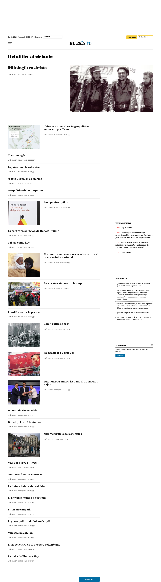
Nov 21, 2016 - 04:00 (26, 172)
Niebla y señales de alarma (25, 179)
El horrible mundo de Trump (27, 498)
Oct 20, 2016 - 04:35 (26, 467)
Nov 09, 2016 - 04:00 (26, 247)
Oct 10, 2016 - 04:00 (26, 526)
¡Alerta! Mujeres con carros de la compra (133, 313)
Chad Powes (126, 252)
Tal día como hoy (19, 243)
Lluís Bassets (12, 75)
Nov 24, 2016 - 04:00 (26, 160)
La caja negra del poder (59, 353)
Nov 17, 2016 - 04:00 (26, 183)
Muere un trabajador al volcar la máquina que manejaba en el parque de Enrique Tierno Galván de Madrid (132, 244)
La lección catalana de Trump (63, 283)
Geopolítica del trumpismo (25, 190)
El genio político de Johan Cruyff (29, 521)
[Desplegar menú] (10, 43)
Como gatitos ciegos (56, 324)
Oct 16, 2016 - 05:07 (26, 502)
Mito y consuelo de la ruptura (63, 434)
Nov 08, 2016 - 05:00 (62, 262)
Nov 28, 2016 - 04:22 (62, 135)
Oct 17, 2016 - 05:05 (26, 491)
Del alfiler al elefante (30, 56)
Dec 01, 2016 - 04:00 (26, 75)
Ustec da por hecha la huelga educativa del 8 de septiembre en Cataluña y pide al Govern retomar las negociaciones (134, 235)
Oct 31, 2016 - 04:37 (62, 329)
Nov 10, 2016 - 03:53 (26, 235)
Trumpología (16, 155)
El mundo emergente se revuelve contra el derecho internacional (71, 256)
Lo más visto (121, 278)
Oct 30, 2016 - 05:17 (62, 358)
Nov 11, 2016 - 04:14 (62, 207)
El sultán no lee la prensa (24, 312)
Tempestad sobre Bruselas (25, 474)
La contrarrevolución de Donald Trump (33, 231)
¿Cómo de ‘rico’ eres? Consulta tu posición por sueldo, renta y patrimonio (133, 285)
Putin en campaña (19, 510)
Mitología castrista (27, 68)
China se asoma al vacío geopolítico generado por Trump (66, 128)
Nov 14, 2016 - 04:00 (26, 195)
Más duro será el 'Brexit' (23, 463)
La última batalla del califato (26, 486)
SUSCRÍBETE (132, 37)
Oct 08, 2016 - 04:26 (26, 549)
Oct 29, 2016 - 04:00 (62, 390)
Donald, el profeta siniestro (25, 422)
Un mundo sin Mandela (23, 410)
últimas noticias (123, 223)
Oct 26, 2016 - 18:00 (26, 415)
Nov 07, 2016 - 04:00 (62, 289)
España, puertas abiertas (24, 167)
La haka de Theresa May (23, 556)
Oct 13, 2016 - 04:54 (26, 514)
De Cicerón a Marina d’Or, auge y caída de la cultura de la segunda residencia (134, 318)
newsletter (121, 345)
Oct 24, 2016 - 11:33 (62, 439)
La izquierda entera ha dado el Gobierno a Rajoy (71, 383)
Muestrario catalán (20, 533)
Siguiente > (89, 579)
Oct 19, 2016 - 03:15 (26, 479)
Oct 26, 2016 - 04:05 (26, 427)
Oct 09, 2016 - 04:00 (26, 537)
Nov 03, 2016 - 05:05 (26, 317)
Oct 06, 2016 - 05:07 (26, 561)
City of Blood (126, 228)
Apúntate (120, 355)
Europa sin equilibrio (57, 202)
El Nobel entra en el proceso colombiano (34, 545)
